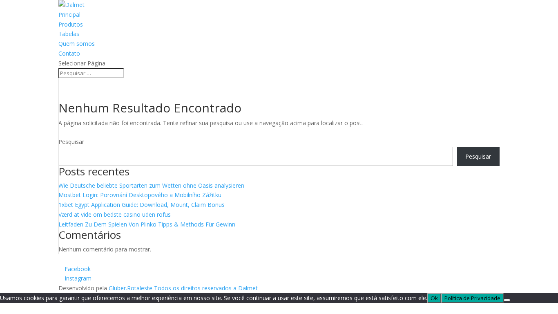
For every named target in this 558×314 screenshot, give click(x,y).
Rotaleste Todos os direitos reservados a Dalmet (192, 288)
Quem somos (76, 43)
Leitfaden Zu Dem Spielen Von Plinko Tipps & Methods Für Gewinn (146, 224)
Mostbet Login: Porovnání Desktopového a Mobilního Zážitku (139, 195)
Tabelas (68, 34)
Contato (69, 53)
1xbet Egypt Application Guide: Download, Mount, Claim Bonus (141, 205)
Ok (434, 298)
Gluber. (118, 288)
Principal (69, 14)
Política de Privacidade (472, 298)
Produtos (70, 24)
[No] (507, 300)
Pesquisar (71, 142)
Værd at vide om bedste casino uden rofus (114, 214)
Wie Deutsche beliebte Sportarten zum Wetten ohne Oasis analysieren (151, 185)
